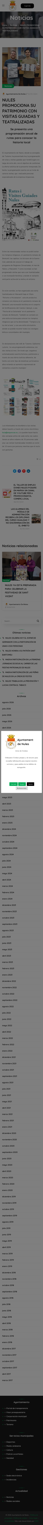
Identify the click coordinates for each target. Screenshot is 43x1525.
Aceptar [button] (22, 784)
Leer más (13, 784)
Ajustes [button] (30, 784)
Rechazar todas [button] (21, 788)
